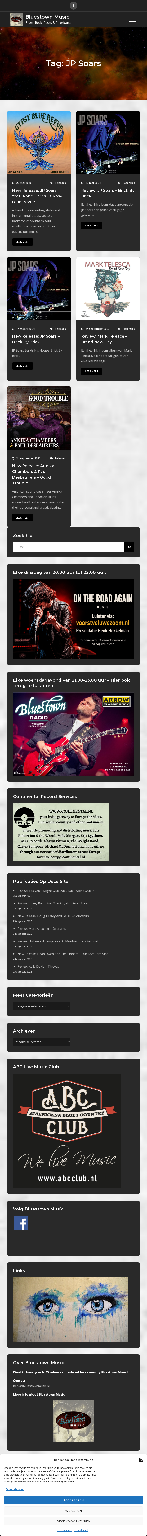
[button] (141, 1460)
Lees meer (22, 241)
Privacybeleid (81, 1530)
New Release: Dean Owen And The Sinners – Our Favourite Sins (62, 954)
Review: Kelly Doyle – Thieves (38, 966)
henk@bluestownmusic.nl (31, 1386)
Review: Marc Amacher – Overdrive (42, 928)
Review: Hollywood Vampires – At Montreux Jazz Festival (57, 941)
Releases (60, 183)
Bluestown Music (47, 17)
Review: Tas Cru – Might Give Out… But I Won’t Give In (55, 891)
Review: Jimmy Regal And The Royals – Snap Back (52, 903)
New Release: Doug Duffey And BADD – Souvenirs (53, 916)
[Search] (129, 547)
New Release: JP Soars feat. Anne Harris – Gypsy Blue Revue (37, 196)
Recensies (128, 183)
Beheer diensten (15, 1489)
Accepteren (73, 1500)
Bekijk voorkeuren (73, 1521)
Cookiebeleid (64, 1530)
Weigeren (73, 1510)
